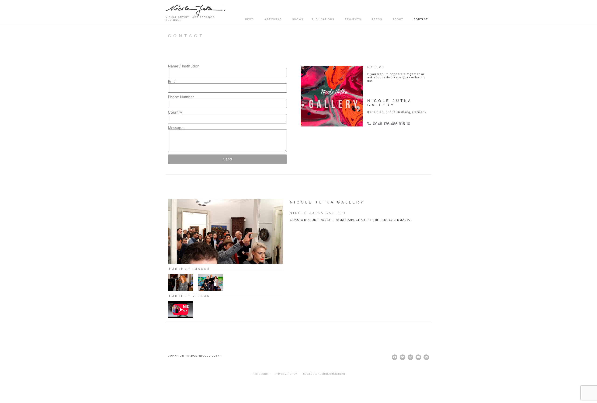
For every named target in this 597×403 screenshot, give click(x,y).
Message (176, 128)
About (398, 19)
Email (172, 81)
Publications (323, 19)
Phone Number (181, 97)
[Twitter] (402, 357)
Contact (421, 19)
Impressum (260, 373)
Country (175, 112)
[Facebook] (394, 357)
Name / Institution (183, 66)
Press (377, 19)
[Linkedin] (426, 357)
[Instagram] (410, 357)
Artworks (273, 19)
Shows (297, 19)
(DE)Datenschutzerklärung (324, 373)
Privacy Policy (286, 373)
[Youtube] (418, 357)
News (249, 19)
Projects (353, 19)
